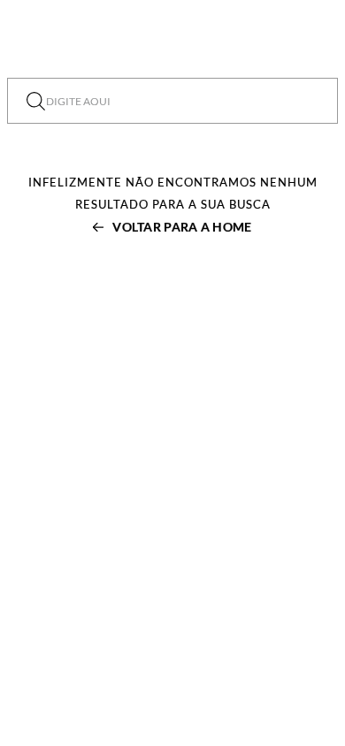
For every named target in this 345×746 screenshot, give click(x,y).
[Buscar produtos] (36, 100)
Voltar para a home (181, 226)
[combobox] (172, 101)
